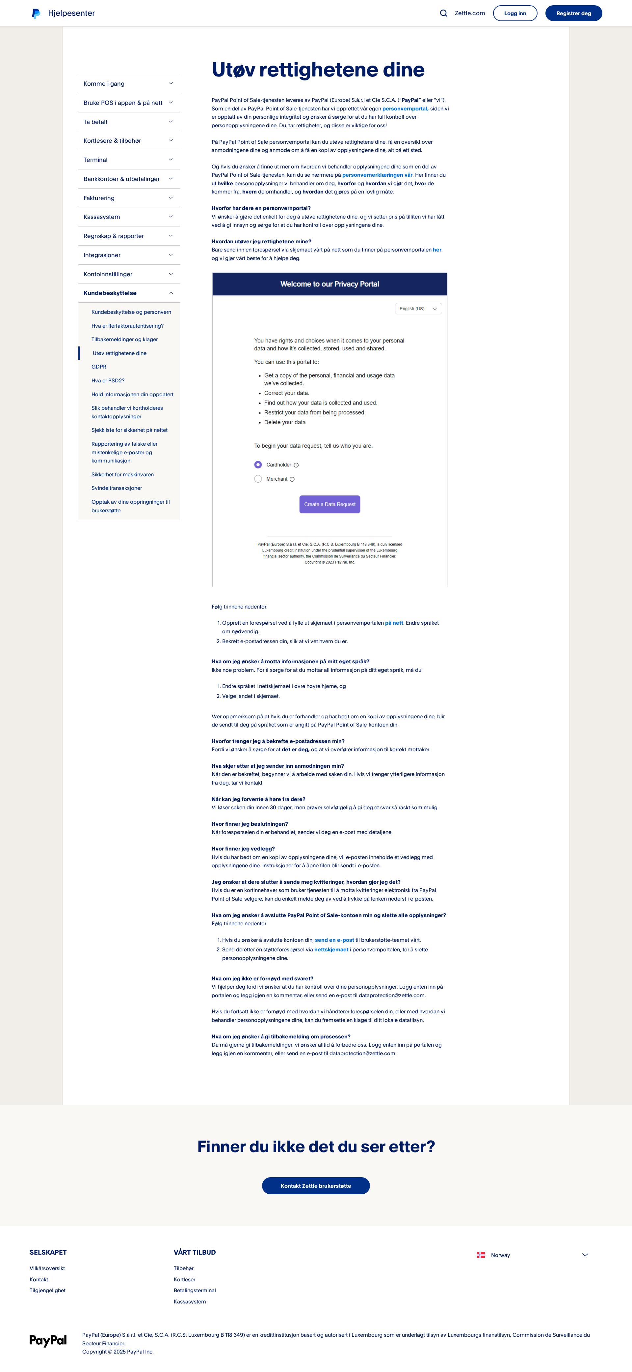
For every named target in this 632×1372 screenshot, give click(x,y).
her (437, 249)
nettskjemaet (331, 949)
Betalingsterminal (195, 1290)
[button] (444, 13)
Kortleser (184, 1279)
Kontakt (39, 1279)
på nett (394, 622)
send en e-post (334, 940)
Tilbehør (184, 1268)
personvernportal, (405, 108)
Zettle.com (470, 12)
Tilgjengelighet (48, 1290)
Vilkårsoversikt (47, 1268)
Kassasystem (190, 1301)
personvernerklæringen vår (377, 174)
